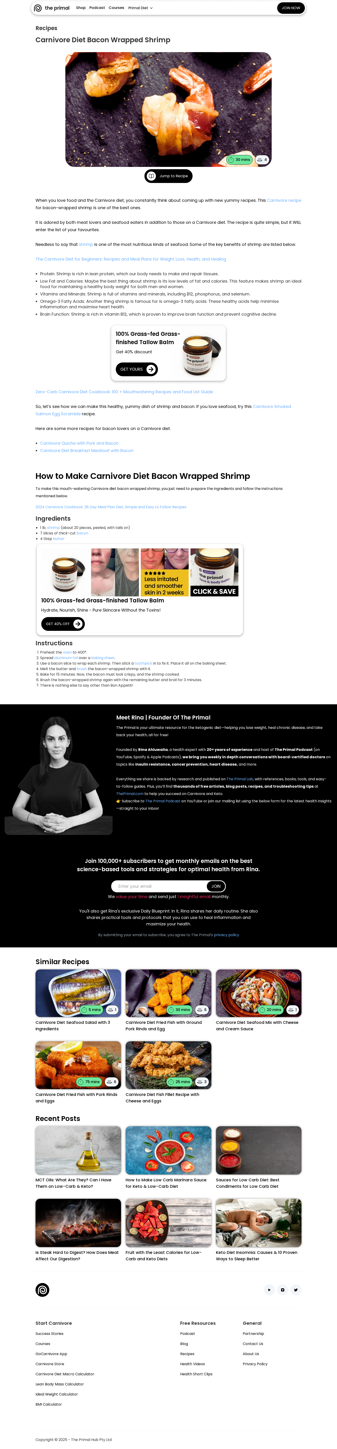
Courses (116, 7)
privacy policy (226, 935)
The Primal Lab (240, 779)
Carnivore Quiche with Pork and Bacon (79, 443)
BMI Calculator (49, 1404)
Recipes (187, 1353)
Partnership (253, 1333)
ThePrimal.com (130, 793)
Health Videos (192, 1364)
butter (59, 538)
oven (67, 652)
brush (82, 668)
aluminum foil (66, 657)
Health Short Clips (196, 1374)
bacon (82, 533)
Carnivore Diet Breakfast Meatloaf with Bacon (86, 450)
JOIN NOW (291, 8)
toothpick (143, 663)
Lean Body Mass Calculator (60, 1384)
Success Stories (50, 1333)
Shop (81, 7)
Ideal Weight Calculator (57, 1394)
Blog (184, 1343)
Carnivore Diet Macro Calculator (65, 1374)
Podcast (97, 7)
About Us (251, 1353)
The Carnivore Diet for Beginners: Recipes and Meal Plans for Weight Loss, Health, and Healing (131, 259)
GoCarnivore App (51, 1353)
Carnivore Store (50, 1364)
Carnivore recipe (284, 200)
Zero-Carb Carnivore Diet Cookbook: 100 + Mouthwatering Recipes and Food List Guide (124, 392)
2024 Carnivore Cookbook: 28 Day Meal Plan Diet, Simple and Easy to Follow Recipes (111, 507)
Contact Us (253, 1343)
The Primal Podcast (162, 801)
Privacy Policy (255, 1364)
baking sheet (103, 657)
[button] (140, 8)
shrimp (86, 244)
